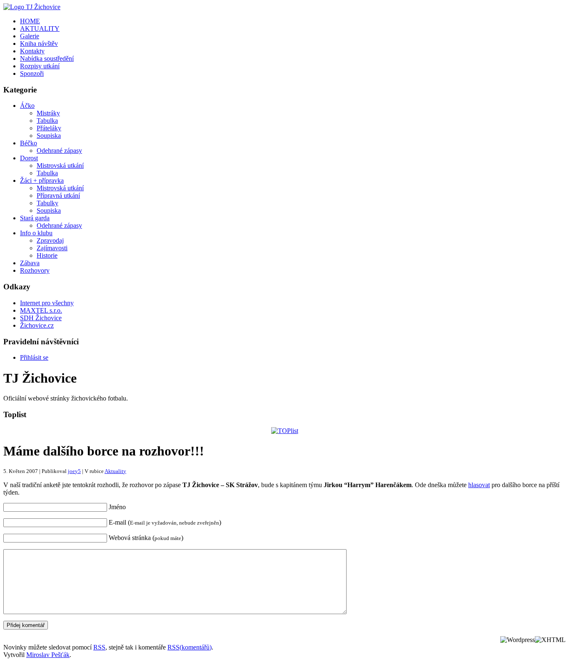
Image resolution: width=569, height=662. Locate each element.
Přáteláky (49, 128)
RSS (99, 647)
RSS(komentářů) (189, 647)
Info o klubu (36, 232)
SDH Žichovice (41, 317)
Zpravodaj (50, 240)
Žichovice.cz (37, 325)
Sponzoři (32, 73)
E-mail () (165, 522)
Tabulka (47, 120)
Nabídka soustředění (47, 58)
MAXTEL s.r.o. (41, 310)
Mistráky (48, 113)
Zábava (30, 262)
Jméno (117, 506)
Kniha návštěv (39, 43)
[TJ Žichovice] (31, 6)
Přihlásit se (34, 357)
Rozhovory (35, 270)
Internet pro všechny (47, 302)
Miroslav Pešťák (48, 654)
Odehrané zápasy (59, 150)
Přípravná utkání (58, 195)
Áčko (27, 105)
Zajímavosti (52, 247)
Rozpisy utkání (40, 66)
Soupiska (49, 135)
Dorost (29, 158)
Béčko (28, 143)
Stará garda (35, 217)
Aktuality (115, 471)
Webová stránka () (146, 537)
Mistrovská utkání (60, 165)
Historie (47, 255)
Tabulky (47, 203)
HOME (30, 21)
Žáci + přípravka (42, 180)
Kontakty (32, 51)
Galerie (29, 36)
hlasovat (479, 484)
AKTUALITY (40, 28)
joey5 (74, 471)
